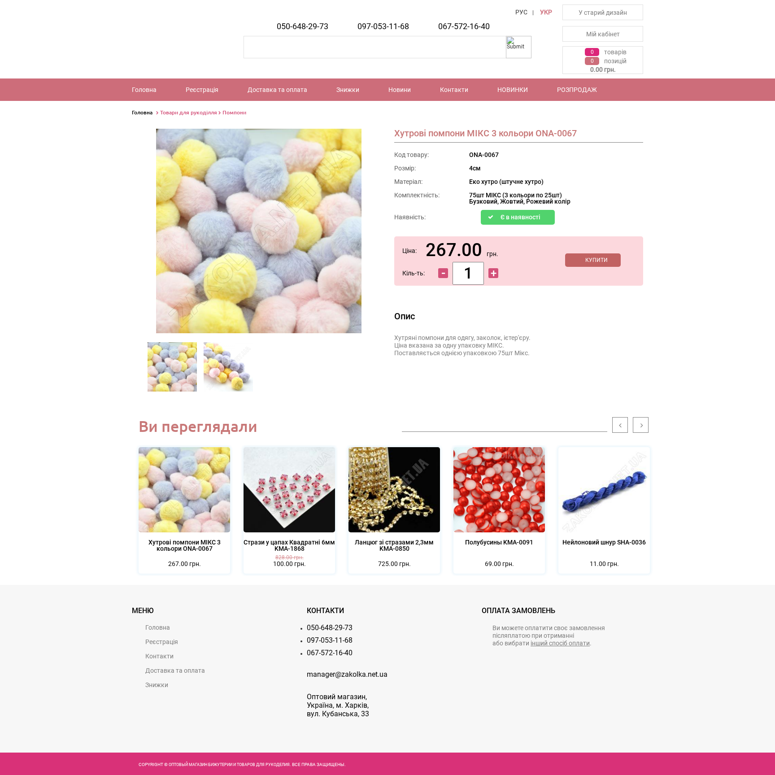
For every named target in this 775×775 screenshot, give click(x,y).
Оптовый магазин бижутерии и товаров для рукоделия (229, 764)
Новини (399, 89)
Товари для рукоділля (188, 112)
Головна (144, 89)
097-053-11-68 (383, 26)
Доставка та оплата (277, 89)
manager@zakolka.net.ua (347, 674)
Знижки (347, 89)
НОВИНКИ (512, 89)
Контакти (454, 89)
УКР (546, 12)
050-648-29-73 (302, 26)
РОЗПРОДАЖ (577, 89)
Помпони (234, 112)
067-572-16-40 (464, 26)
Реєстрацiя (202, 89)
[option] (172, 369)
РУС (521, 12)
